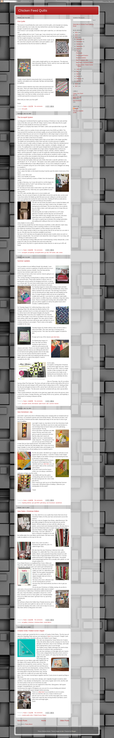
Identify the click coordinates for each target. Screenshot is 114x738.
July (77, 51)
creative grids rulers (27, 715)
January (78, 81)
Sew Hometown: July (24, 412)
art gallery (24, 622)
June (78, 69)
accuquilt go (31, 252)
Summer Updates (23, 261)
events (29, 403)
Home (43, 720)
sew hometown (50, 502)
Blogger (74, 731)
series (61, 252)
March (78, 76)
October (78, 44)
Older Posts (64, 720)
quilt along (43, 502)
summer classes (54, 403)
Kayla (76, 108)
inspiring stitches (26, 502)
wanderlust (59, 502)
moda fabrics (47, 622)
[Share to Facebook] (51, 106)
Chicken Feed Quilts (32, 10)
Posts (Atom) (28, 724)
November (79, 41)
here (49, 636)
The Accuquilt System (25, 117)
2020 (76, 35)
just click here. (55, 337)
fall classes (35, 403)
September (79, 46)
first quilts (24, 109)
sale (57, 252)
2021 (76, 32)
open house (42, 403)
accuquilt (24, 252)
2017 (76, 86)
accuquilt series (39, 252)
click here (46, 464)
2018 (76, 84)
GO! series (52, 252)
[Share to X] (50, 106)
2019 (76, 37)
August (78, 48)
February (79, 78)
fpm (63, 731)
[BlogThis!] (48, 106)
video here (41, 692)
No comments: (39, 106)
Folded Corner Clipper (40, 715)
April (77, 74)
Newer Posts (22, 720)
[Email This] (46, 106)
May (77, 71)
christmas (31, 622)
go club (47, 252)
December (79, 39)
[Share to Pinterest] (53, 106)
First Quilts (21, 21)
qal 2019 (36, 502)
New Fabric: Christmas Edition (28, 511)
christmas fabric (38, 622)
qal (33, 502)
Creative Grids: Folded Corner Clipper (30, 631)
